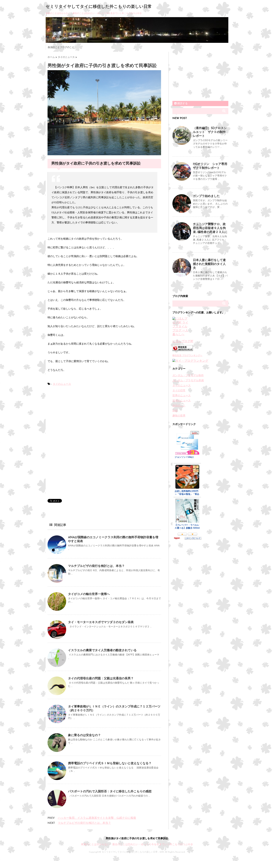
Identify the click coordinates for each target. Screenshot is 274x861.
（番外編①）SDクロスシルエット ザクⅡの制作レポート (210, 132)
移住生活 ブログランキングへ (187, 355)
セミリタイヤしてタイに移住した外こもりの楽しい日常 (99, 7)
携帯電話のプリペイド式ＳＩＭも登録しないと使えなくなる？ (110, 763)
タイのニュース (62, 384)
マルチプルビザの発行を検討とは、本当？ (96, 566)
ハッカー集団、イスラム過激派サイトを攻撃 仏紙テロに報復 (97, 818)
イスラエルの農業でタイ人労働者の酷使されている (102, 650)
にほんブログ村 (182, 341)
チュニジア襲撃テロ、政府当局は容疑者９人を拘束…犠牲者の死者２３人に (210, 228)
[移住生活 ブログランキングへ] (200, 348)
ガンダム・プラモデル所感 (188, 380)
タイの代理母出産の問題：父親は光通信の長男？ (101, 678)
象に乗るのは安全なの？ (84, 735)
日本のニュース (181, 400)
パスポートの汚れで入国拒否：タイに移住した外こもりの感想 (110, 791)
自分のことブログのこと (61, 47)
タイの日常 (178, 390)
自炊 (175, 410)
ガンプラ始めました (206, 196)
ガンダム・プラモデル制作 (188, 375)
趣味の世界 (178, 415)
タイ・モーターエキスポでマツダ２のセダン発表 (101, 622)
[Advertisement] (75, 417)
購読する (182, 103)
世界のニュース (181, 395)
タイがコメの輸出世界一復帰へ (89, 594)
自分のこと (178, 405)
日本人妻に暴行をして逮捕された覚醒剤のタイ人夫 (209, 264)
